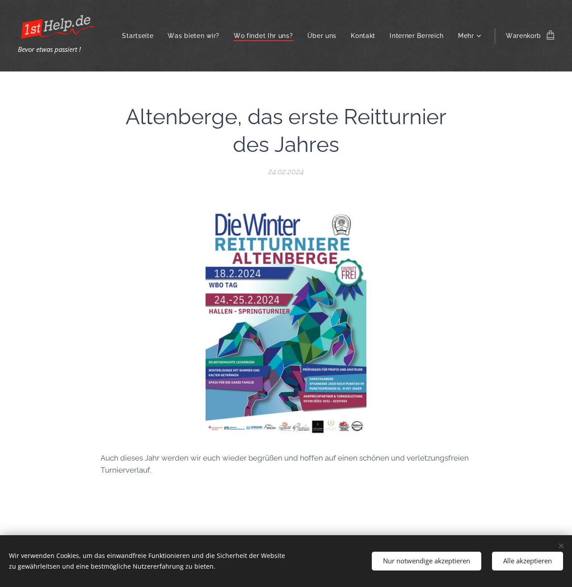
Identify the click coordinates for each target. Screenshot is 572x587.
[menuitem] (140, 36)
